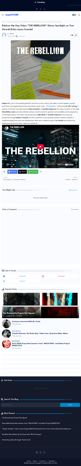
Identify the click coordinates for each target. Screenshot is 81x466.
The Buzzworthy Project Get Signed (14, 418)
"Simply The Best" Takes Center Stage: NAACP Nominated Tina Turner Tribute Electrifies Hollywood (36, 429)
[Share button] (41, 172)
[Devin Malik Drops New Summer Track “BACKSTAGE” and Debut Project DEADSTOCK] (6, 343)
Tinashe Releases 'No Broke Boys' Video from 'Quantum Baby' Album (40, 333)
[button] (74, 15)
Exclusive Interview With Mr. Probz (26, 321)
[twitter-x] (40, 9)
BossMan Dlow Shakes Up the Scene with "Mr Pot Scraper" (22, 434)
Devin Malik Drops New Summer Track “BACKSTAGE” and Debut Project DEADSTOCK (41, 345)
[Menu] (2, 15)
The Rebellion (51, 106)
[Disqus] (40, 237)
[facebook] (36, 9)
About (35, 461)
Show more (72, 190)
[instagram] (44, 9)
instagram (61, 276)
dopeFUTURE (11, 15)
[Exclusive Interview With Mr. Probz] (6, 323)
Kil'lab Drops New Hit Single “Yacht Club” (16, 440)
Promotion (52, 461)
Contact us (42, 461)
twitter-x (22, 281)
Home (3, 22)
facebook (22, 276)
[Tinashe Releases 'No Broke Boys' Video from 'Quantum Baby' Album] (6, 333)
